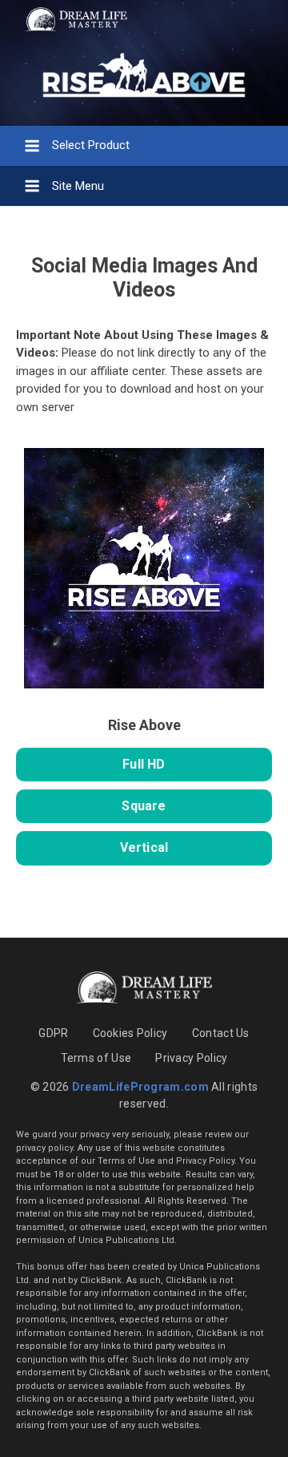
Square (144, 805)
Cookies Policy (130, 1033)
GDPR (53, 1033)
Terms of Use (96, 1057)
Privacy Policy (191, 1057)
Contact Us (221, 1033)
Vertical (144, 847)
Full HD (143, 764)
